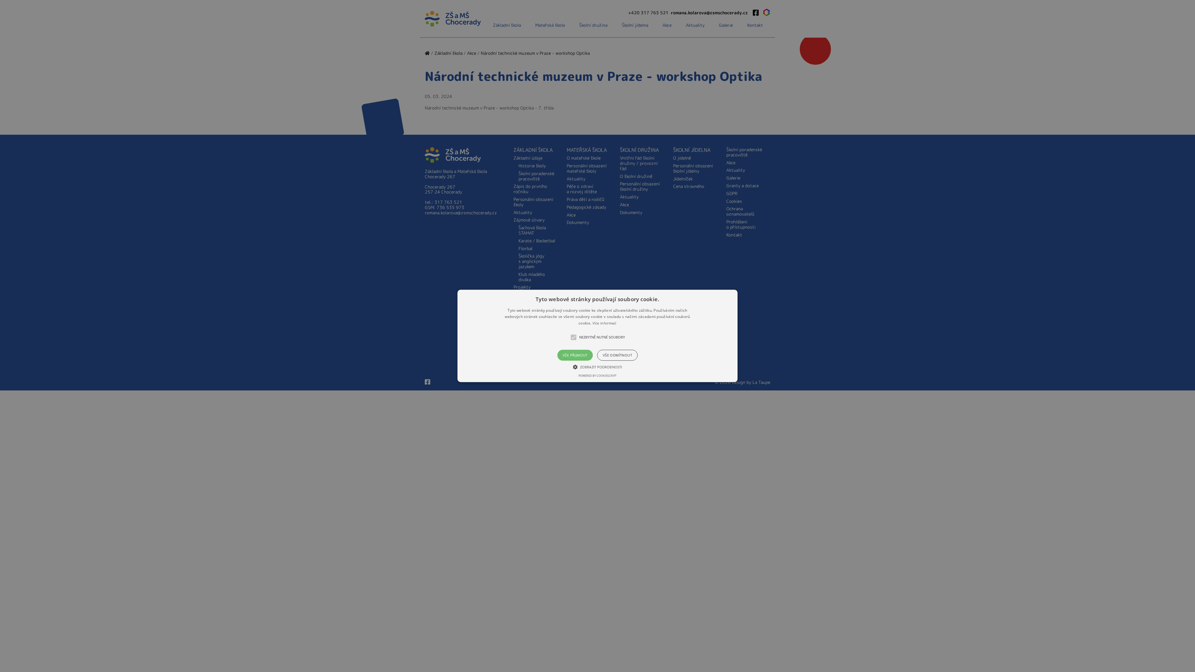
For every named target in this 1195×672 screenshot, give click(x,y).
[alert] (597, 336)
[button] (597, 336)
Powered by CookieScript (597, 376)
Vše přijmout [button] (575, 355)
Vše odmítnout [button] (617, 355)
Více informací (604, 323)
